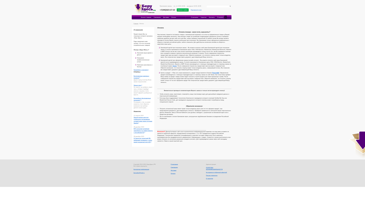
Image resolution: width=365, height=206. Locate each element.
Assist (175, 66)
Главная (136, 23)
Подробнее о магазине (141, 70)
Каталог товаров (146, 17)
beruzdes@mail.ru (139, 173)
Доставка (166, 17)
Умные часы (137, 85)
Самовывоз (157, 17)
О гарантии (209, 178)
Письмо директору (211, 175)
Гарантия (203, 17)
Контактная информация (141, 169)
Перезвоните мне (196, 10)
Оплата (173, 17)
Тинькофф (215, 73)
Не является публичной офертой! (216, 172)
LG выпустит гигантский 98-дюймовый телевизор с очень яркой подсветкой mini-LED (143, 140)
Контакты (212, 17)
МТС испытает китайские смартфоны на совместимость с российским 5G (143, 130)
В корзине (221, 17)
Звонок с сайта (182, 10)
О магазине (194, 17)
